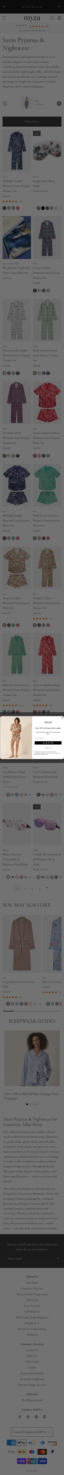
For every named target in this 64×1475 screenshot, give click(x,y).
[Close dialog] (62, 718)
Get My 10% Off (48, 743)
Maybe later (48, 747)
